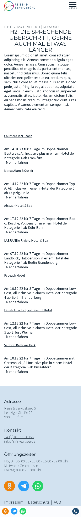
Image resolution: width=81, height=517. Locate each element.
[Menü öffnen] (73, 4)
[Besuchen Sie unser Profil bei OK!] (5, 511)
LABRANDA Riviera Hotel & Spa (26, 240)
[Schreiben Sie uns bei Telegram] (14, 511)
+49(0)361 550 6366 (19, 437)
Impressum (14, 502)
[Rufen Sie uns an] (75, 511)
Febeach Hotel (14, 275)
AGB (57, 502)
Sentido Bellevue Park (20, 345)
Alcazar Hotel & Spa (18, 205)
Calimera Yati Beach (18, 136)
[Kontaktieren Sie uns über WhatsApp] (23, 511)
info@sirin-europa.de (19, 441)
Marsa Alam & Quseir (18, 170)
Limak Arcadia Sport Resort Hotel (28, 310)
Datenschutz (38, 502)
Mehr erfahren (17, 162)
